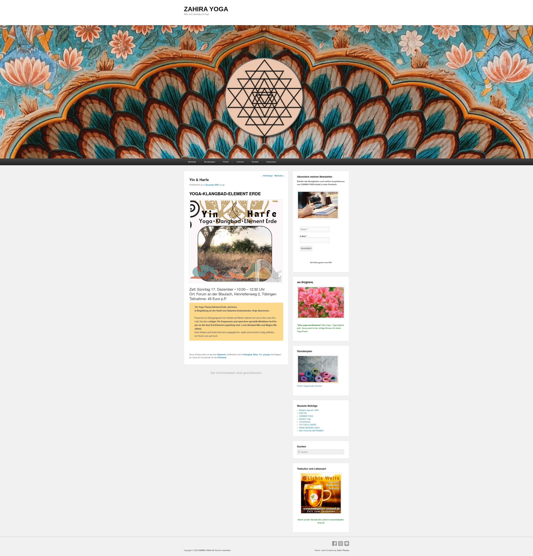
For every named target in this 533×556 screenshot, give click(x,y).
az (224, 185)
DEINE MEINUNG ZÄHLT (309, 428)
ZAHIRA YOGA (206, 9)
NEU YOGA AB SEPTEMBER (311, 431)
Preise (226, 162)
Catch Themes (343, 550)
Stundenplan (209, 162)
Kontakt (255, 162)
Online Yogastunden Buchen (309, 386)
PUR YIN (302, 413)
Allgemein (221, 355)
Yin (260, 355)
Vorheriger (267, 176)
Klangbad (248, 355)
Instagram (340, 543)
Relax (255, 355)
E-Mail (303, 236)
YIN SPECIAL (305, 422)
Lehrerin (240, 162)
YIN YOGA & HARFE (307, 425)
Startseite (192, 162)
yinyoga (266, 355)
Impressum (271, 162)
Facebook (334, 543)
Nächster (279, 176)
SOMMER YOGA (306, 416)
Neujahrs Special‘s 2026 (309, 410)
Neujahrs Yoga (305, 419)
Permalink (222, 357)
